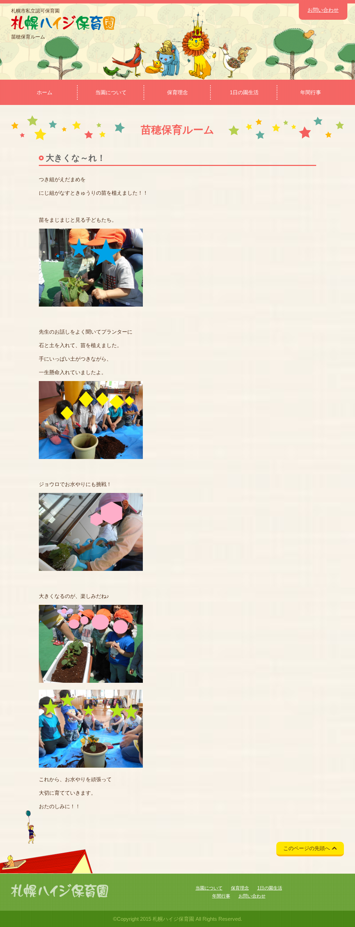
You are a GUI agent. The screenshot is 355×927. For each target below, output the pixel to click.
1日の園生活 (244, 92)
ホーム (44, 92)
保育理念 (177, 92)
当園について (111, 92)
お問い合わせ (323, 10)
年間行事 (310, 92)
